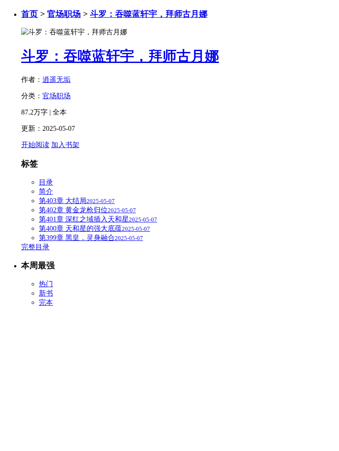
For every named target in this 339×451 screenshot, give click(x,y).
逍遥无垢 (56, 79)
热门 (46, 284)
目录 (46, 182)
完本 (46, 302)
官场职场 (64, 13)
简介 (46, 191)
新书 (46, 293)
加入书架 (65, 144)
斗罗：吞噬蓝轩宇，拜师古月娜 (148, 13)
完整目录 (35, 247)
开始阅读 (35, 144)
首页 (29, 13)
